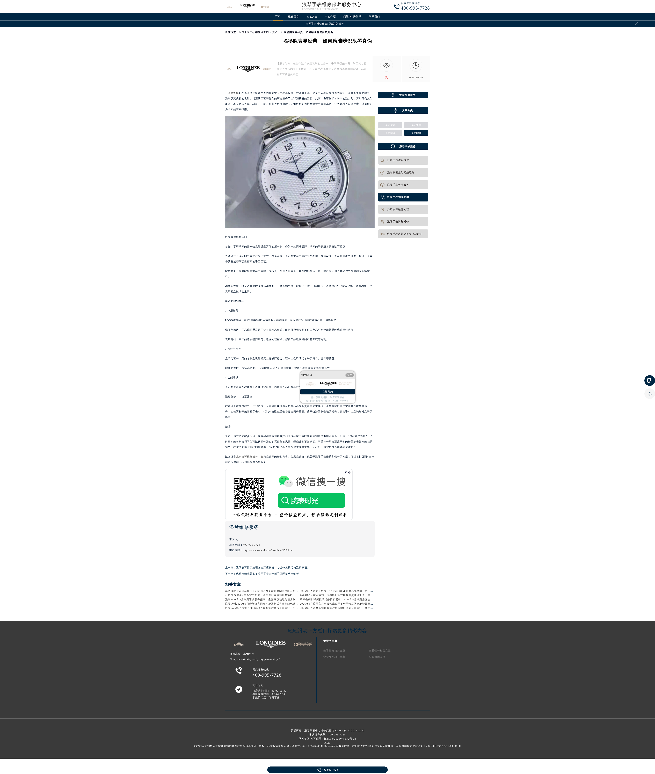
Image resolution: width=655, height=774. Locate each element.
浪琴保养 (390, 125)
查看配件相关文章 (334, 656)
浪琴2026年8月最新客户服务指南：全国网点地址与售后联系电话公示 (267, 599)
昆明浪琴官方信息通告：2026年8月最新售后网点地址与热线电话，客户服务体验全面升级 (279, 591)
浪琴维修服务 (407, 146)
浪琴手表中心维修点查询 (254, 32)
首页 (278, 16)
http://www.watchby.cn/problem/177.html (268, 550)
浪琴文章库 (330, 641)
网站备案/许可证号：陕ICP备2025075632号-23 (327, 738)
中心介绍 (330, 16)
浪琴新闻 (390, 133)
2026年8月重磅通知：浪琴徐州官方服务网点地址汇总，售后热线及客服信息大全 (349, 595)
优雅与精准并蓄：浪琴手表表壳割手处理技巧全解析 (267, 573)
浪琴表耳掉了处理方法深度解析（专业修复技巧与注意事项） (273, 567)
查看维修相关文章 (334, 650)
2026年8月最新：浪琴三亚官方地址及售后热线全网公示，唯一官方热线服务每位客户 (351, 591)
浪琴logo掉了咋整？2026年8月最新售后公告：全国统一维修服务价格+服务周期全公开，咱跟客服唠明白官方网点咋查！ (298, 608)
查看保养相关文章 (380, 650)
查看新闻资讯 (377, 656)
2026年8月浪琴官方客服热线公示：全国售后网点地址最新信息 (338, 603)
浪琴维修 (233, 93)
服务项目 (293, 16)
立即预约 (328, 391)
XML (327, 742)
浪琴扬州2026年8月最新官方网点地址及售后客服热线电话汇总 (263, 603)
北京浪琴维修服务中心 (249, 456)
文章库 (276, 32)
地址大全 (312, 16)
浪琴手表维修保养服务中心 (331, 4)
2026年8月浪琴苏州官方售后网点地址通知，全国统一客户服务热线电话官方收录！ (350, 608)
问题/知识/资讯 (352, 16)
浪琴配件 (416, 133)
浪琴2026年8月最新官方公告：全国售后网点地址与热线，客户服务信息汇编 (271, 595)
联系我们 (374, 16)
